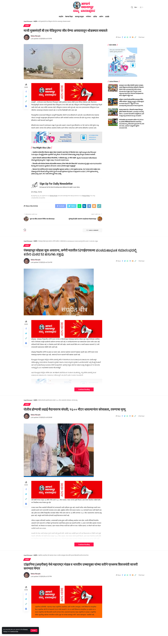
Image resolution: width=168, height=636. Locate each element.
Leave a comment (93, 230)
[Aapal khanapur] (84, 7)
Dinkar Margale (35, 36)
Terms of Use (14, 631)
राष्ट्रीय (27, 25)
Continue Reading (84, 389)
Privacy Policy (86, 195)
